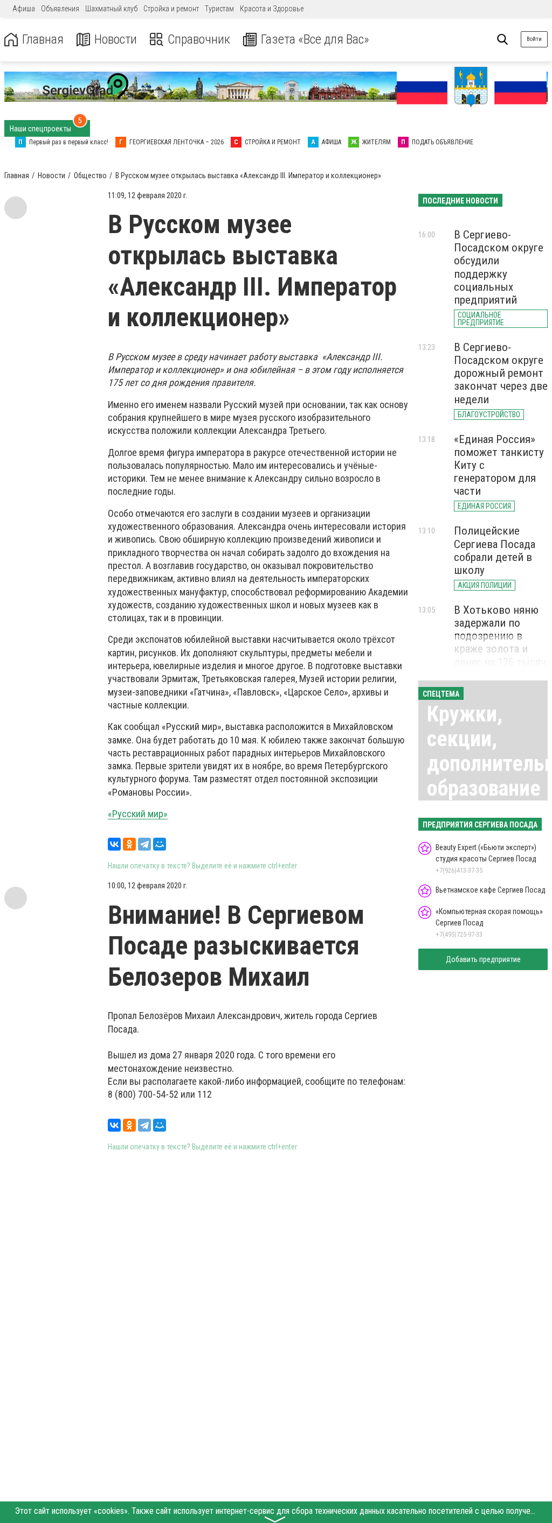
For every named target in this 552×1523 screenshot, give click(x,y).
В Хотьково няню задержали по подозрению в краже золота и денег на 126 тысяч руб (500, 642)
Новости (115, 39)
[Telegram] (144, 844)
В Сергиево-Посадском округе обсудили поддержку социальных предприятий (498, 267)
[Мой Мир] (159, 844)
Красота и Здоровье (271, 8)
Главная (43, 39)
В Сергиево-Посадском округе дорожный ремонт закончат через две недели (501, 373)
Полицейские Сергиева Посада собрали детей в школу (494, 550)
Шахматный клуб (111, 8)
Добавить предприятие (483, 959)
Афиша (23, 8)
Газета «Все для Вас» (315, 39)
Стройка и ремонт (171, 8)
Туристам (219, 8)
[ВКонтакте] (114, 844)
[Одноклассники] (129, 844)
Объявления (60, 8)
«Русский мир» (138, 813)
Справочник (199, 39)
